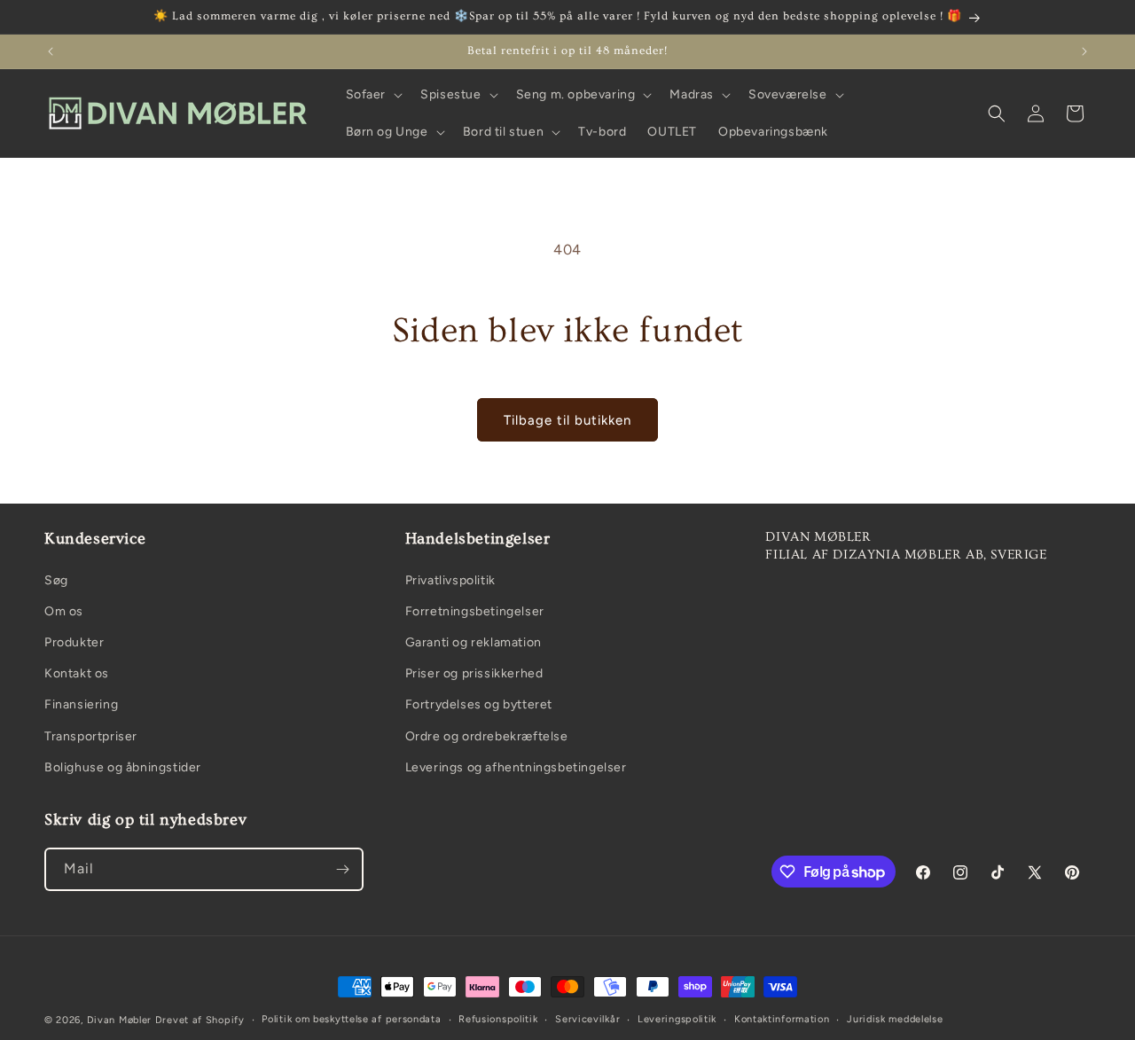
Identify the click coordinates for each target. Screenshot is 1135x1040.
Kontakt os (76, 673)
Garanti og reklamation (473, 642)
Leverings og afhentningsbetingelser (516, 767)
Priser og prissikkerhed (474, 673)
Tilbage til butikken (567, 420)
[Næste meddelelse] (1084, 51)
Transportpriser (90, 736)
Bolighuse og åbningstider (122, 767)
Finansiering (81, 704)
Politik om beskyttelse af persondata (351, 1019)
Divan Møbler (119, 1020)
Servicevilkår (587, 1019)
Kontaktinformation (782, 1019)
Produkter (74, 642)
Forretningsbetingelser (474, 611)
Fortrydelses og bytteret (478, 704)
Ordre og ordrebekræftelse (486, 736)
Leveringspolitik (677, 1019)
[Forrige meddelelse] (50, 51)
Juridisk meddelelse (895, 1019)
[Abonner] (342, 869)
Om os (63, 611)
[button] (373, 94)
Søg (56, 580)
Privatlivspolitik (450, 580)
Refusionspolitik (497, 1019)
